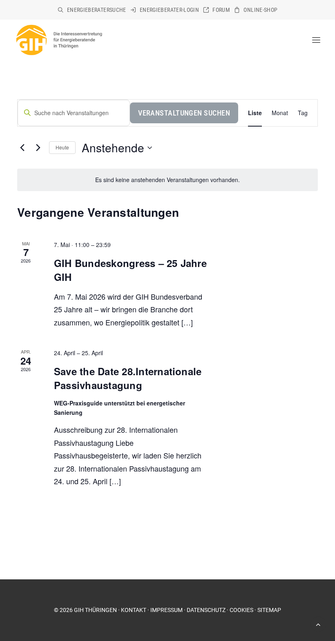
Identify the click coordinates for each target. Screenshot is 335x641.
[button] (316, 40)
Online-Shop (260, 10)
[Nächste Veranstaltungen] (38, 148)
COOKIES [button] (241, 610)
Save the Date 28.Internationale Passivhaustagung (127, 378)
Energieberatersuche (96, 10)
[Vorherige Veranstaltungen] (22, 148)
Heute (62, 147)
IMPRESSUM (166, 610)
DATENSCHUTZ (206, 610)
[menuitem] (91, 10)
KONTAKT (133, 610)
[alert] (167, 180)
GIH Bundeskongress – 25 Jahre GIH (130, 270)
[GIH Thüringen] (59, 40)
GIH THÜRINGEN (95, 610)
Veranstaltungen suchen (184, 113)
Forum (221, 10)
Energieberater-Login (169, 10)
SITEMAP (269, 610)
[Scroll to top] (318, 623)
